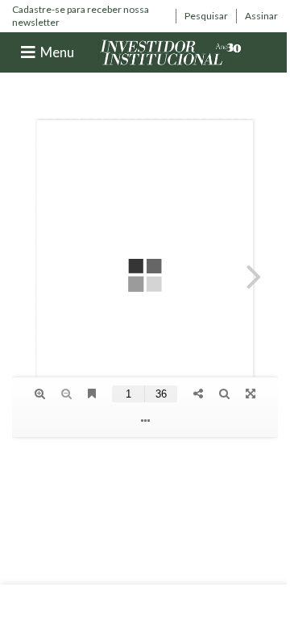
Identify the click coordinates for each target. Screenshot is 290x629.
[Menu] (28, 52)
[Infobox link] (90, 15)
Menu (57, 52)
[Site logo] (170, 51)
